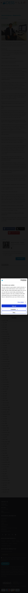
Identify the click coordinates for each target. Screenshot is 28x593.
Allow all (14, 306)
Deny (14, 312)
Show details (21, 302)
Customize (13, 309)
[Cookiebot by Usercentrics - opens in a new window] (20, 280)
